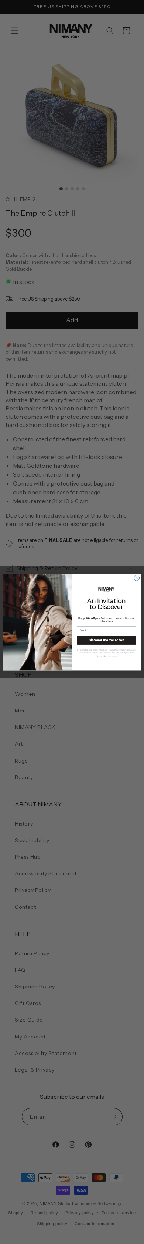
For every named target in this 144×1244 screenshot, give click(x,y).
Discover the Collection (106, 640)
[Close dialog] (136, 578)
